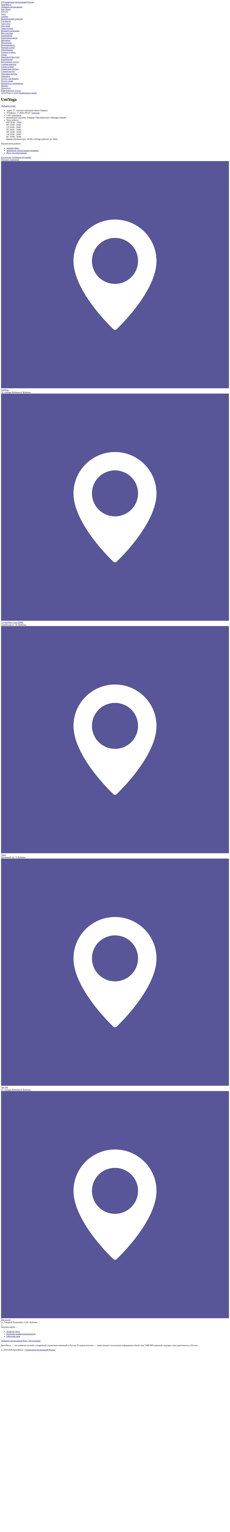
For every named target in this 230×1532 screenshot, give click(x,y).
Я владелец (6, 157)
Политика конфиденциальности (21, 1334)
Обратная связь (13, 1336)
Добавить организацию (11, 1341)
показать (36, 113)
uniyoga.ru (16, 115)
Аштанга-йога (12, 148)
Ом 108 (4, 1087)
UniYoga (5, 390)
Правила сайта (13, 1331)
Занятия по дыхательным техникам (22, 150)
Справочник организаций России (40, 1350)
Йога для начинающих (16, 153)
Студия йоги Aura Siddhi (12, 622)
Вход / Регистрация (31, 1341)
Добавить (8, 106)
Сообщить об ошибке (21, 157)
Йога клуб (5, 1320)
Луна (3, 855)
